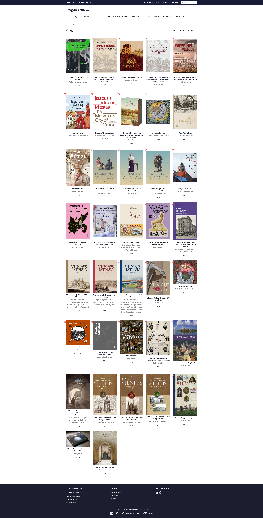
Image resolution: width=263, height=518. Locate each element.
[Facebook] (156, 493)
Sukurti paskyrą (161, 2)
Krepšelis (175, 2)
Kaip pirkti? (114, 495)
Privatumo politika (116, 492)
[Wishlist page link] (76, 17)
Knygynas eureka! (78, 10)
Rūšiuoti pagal (171, 30)
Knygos (75, 25)
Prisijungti (147, 2)
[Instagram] (160, 493)
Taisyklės (114, 498)
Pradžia (68, 25)
